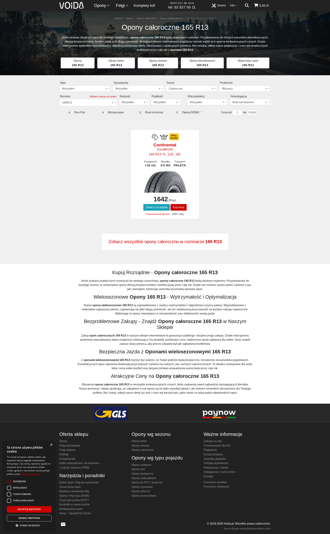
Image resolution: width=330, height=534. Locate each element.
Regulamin (210, 449)
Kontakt (208, 476)
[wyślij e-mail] (63, 524)
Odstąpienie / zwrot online (219, 471)
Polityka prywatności (216, 463)
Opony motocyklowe (143, 478)
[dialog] (29, 486)
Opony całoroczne (146, 18)
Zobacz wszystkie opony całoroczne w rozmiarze (165, 241)
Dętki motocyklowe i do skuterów (79, 463)
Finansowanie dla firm (158, 214)
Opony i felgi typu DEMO (74, 495)
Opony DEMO (190, 112)
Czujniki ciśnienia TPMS (74, 467)
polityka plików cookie (260, 528)
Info (232, 5)
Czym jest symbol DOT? (74, 500)
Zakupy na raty (213, 441)
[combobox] (85, 89)
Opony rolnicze (140, 491)
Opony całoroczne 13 (171, 18)
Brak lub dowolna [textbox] (250, 102)
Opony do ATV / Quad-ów (146, 482)
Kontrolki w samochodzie (74, 504)
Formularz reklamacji (216, 486)
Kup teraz (178, 207)
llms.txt (228, 528)
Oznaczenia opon (70, 486)
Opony (100, 5)
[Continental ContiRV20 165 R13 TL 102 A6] (165, 184)
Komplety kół (144, 5)
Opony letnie (139, 441)
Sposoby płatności (215, 458)
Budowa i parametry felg (74, 491)
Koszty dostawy (213, 454)
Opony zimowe (140, 445)
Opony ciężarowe (142, 486)
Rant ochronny (154, 112)
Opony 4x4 (138, 469)
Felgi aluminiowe (69, 445)
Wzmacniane (116, 112)
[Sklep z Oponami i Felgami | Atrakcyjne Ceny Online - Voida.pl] (72, 5)
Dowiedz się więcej (30, 474)
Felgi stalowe (67, 449)
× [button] (51, 445)
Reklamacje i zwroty (216, 467)
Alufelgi (64, 454)
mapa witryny (240, 528)
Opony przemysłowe (143, 495)
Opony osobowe (141, 464)
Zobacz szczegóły (157, 207)
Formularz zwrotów (215, 482)
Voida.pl (118, 18)
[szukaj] (246, 5)
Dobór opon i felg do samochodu (79, 482)
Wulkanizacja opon (71, 508)
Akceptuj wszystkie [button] (29, 509)
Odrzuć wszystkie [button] (29, 518)
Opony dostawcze (142, 473)
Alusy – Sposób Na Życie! (75, 513)
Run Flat (79, 112)
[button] (29, 525)
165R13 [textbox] (87, 102)
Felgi (120, 5)
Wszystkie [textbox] (84, 88)
